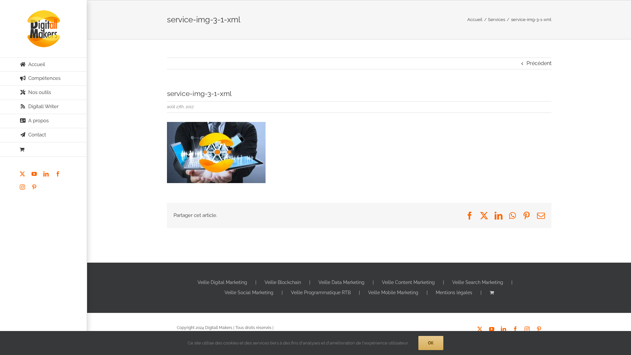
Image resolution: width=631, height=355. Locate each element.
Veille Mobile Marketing (393, 292)
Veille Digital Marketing (222, 282)
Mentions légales (454, 292)
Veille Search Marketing (477, 282)
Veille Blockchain (283, 282)
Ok (431, 343)
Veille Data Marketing (341, 282)
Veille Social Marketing (248, 292)
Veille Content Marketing (408, 282)
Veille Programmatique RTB (321, 292)
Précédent (538, 63)
